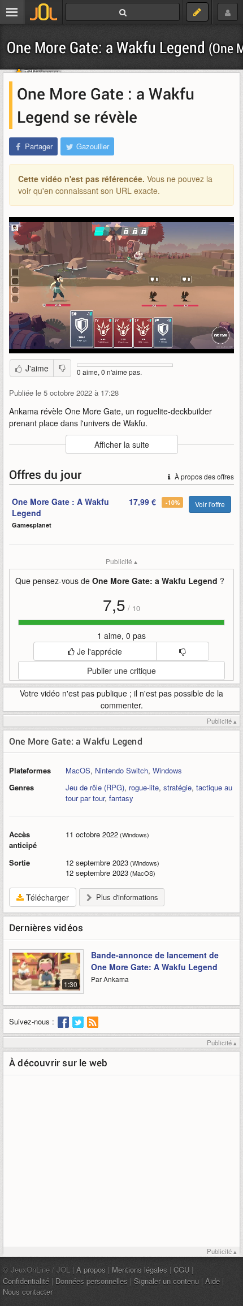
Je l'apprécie (98, 651)
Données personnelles (91, 1280)
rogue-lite (144, 787)
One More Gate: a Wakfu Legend (75, 741)
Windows (167, 770)
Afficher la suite (121, 444)
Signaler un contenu (166, 1280)
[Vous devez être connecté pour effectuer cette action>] (182, 651)
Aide (212, 1280)
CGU (181, 1269)
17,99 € (142, 501)
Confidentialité (26, 1280)
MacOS (78, 770)
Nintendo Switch (121, 770)
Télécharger (46, 897)
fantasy (121, 798)
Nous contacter (28, 1291)
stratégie (177, 787)
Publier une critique (121, 670)
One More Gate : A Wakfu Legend (60, 507)
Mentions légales (139, 1269)
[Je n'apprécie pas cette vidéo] (62, 368)
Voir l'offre (210, 504)
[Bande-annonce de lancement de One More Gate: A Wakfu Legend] (46, 978)
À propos (91, 1269)
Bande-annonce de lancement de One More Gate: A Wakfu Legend (155, 960)
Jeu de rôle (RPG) (95, 787)
